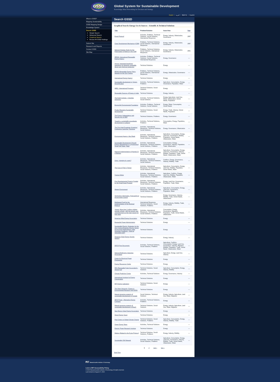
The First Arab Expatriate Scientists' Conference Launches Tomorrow (126, 128)
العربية (177, 15)
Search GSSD (91, 30)
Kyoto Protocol (119, 36)
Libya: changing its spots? (123, 160)
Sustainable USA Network (123, 340)
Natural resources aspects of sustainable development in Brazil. (125, 306)
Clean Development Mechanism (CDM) (127, 43)
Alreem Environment (121, 189)
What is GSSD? (91, 18)
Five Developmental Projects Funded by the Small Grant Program (126, 182)
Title (116, 30)
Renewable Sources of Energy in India (127, 93)
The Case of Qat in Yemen (123, 168)
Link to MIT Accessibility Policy (97, 368)
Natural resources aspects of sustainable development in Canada (126, 295)
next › (155, 348)
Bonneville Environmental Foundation (126, 105)
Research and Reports (94, 46)
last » (162, 348)
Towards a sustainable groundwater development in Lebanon (126, 122)
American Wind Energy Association (126, 218)
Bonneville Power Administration (125, 222)
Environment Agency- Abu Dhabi (125, 136)
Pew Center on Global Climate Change (127, 320)
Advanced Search (95, 35)
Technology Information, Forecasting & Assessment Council (127, 196)
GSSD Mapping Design (94, 24)
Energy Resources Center (123, 264)
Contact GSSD (91, 49)
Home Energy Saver (121, 315)
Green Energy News (121, 324)
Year (188, 30)
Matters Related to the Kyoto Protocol (127, 333)
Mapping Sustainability (94, 21)
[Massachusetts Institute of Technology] (140, 362)
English (171, 15)
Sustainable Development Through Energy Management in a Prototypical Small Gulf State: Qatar (126, 144)
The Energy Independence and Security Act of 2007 (124, 116)
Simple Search (94, 33)
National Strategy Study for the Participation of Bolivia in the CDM (125, 50)
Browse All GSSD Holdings (98, 39)
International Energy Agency (123, 78)
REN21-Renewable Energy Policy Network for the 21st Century (125, 72)
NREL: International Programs (124, 88)
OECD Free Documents (122, 246)
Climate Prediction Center (123, 273)
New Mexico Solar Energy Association (127, 311)
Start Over (117, 352)
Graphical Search (95, 37)
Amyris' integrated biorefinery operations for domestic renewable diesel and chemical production (125, 65)
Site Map (89, 52)
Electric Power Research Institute (125, 328)
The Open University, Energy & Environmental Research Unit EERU (126, 289)
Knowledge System (92, 27)
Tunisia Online (119, 175)
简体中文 (184, 15)
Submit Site (90, 43)
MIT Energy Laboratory (122, 284)
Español (192, 15)
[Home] (99, 7)
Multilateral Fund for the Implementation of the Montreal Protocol (124, 204)
